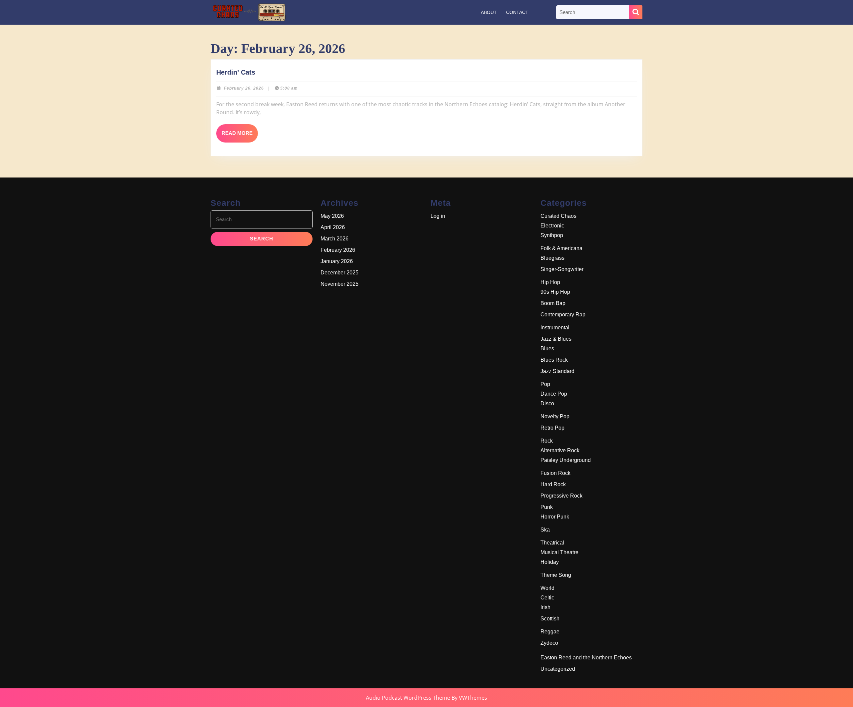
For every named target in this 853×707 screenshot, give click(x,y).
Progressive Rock (561, 496)
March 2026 (335, 238)
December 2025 (340, 272)
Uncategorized (557, 669)
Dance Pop (553, 394)
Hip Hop (550, 282)
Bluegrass (552, 258)
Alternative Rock (559, 450)
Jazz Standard (557, 371)
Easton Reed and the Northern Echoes (586, 657)
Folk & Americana (561, 248)
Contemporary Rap (562, 314)
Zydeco (549, 643)
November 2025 (340, 284)
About (489, 12)
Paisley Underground (565, 460)
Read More (240, 136)
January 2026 (337, 261)
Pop (545, 384)
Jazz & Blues (555, 339)
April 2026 (333, 227)
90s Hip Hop (555, 292)
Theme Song (555, 575)
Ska (545, 529)
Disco (547, 403)
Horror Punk (554, 517)
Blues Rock (554, 360)
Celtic (547, 597)
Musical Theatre (559, 552)
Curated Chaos (558, 216)
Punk (546, 507)
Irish (545, 607)
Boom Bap (552, 303)
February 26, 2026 (244, 88)
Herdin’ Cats (235, 72)
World (547, 588)
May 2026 (332, 216)
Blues (547, 348)
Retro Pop (552, 428)
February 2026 (338, 250)
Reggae (549, 631)
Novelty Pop (554, 416)
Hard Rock (553, 484)
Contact (517, 12)
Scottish (549, 618)
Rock (546, 441)
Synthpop (551, 235)
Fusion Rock (555, 473)
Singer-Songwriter (561, 269)
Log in (437, 216)
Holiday (549, 562)
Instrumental (554, 327)
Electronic (552, 225)
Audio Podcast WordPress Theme (408, 697)
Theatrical (552, 542)
